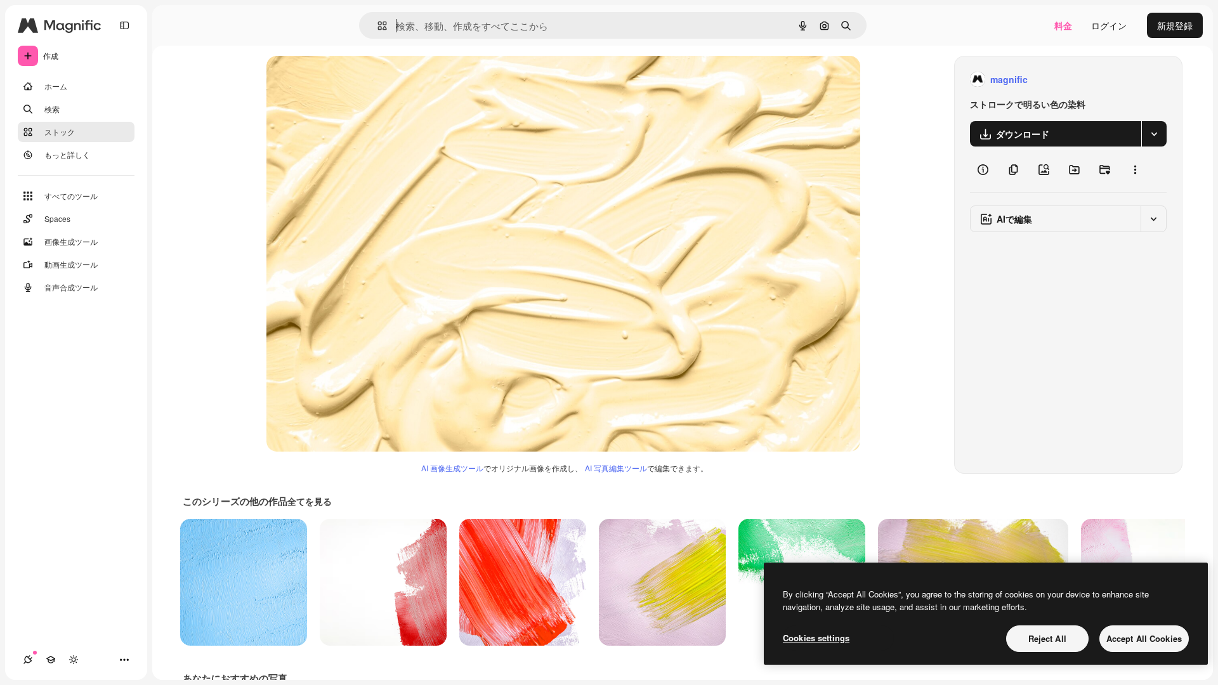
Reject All (1047, 638)
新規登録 (1175, 25)
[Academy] (51, 659)
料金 (1063, 25)
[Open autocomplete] (377, 25)
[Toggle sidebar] (124, 25)
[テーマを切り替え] (73, 659)
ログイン (1109, 25)
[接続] (28, 659)
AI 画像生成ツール (452, 467)
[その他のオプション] (1135, 169)
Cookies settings (816, 638)
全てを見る (309, 501)
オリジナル (353, 79)
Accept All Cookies (1144, 638)
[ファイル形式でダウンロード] (1154, 134)
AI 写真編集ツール (616, 467)
